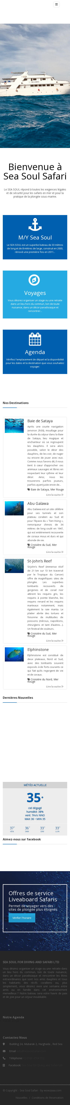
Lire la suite (53, 495)
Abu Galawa (38, 503)
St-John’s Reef (39, 561)
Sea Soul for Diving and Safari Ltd (42, 1065)
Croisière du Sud (40, 545)
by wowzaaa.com (50, 1090)
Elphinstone (38, 649)
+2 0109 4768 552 (33, 1058)
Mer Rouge (57, 489)
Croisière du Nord (41, 679)
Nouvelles (21, 1097)
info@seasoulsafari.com (31, 1051)
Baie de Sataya (40, 421)
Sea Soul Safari (29, 1090)
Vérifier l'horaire (22, 918)
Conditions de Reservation (47, 1097)
